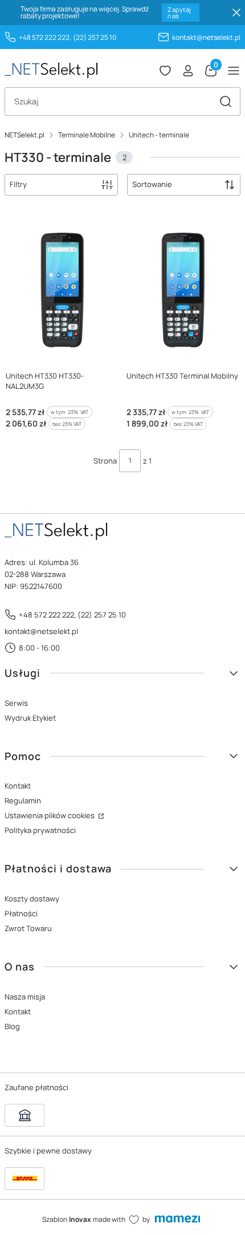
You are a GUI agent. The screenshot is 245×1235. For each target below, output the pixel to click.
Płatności (21, 913)
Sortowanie (152, 184)
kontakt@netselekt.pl (206, 37)
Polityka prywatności (40, 830)
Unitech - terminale (159, 135)
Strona (105, 461)
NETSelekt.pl (24, 135)
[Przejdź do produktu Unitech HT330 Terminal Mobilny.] (183, 290)
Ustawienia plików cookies (50, 815)
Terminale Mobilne (86, 135)
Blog (12, 1026)
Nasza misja (25, 997)
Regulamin (23, 800)
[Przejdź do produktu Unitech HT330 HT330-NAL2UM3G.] (62, 290)
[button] (225, 101)
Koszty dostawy (32, 898)
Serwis (16, 703)
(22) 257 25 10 (94, 37)
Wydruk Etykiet (30, 718)
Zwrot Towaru (28, 928)
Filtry (18, 184)
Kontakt (18, 786)
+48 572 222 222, (45, 37)
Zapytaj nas (179, 12)
